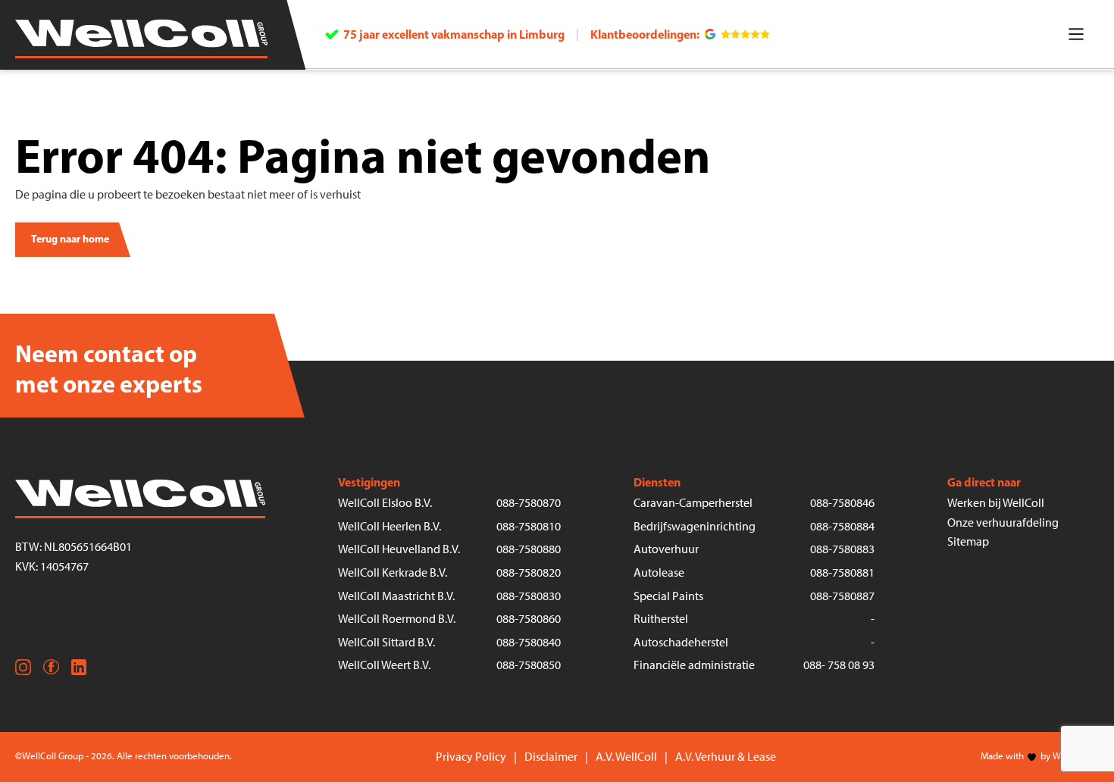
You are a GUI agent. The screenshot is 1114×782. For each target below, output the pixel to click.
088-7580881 (842, 572)
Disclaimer (550, 756)
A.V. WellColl (626, 756)
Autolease (659, 572)
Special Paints (668, 596)
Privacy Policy (471, 756)
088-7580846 (842, 503)
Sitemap (968, 541)
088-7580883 (842, 549)
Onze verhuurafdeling (1003, 522)
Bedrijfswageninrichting (695, 526)
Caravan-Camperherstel (693, 503)
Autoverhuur (666, 549)
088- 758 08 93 (839, 665)
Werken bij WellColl (995, 503)
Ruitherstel (661, 619)
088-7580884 (842, 526)
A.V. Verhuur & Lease (725, 756)
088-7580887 (842, 596)
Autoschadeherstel (681, 642)
